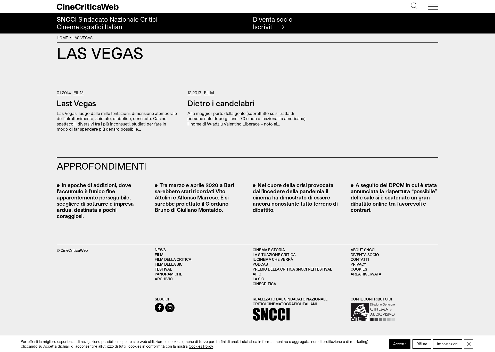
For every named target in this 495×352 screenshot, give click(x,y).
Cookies (359, 269)
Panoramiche (168, 274)
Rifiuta (421, 344)
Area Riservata (366, 274)
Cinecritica (264, 284)
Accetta (400, 344)
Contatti (360, 259)
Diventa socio (273, 23)
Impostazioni (447, 344)
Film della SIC (169, 264)
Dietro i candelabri (221, 103)
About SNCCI (363, 250)
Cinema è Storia (269, 250)
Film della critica (173, 259)
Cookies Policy (201, 346)
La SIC (258, 279)
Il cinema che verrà (273, 259)
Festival (163, 269)
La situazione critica (274, 255)
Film (78, 92)
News (160, 250)
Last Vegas (76, 103)
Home (62, 38)
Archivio (164, 279)
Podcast (261, 264)
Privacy (358, 264)
